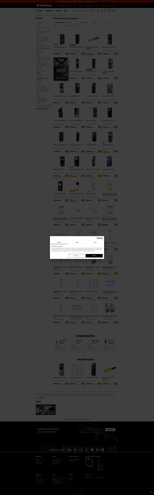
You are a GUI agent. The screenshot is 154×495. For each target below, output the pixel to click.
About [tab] (95, 242)
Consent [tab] (59, 242)
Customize (76, 255)
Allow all (94, 255)
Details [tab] (77, 242)
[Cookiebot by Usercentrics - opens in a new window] (97, 238)
